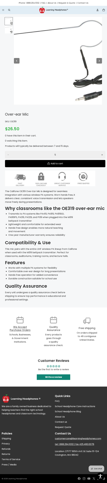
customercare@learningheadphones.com (78, 438)
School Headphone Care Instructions (75, 406)
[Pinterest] (103, 478)
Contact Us (82, 3)
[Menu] (3, 10)
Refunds (6, 449)
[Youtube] (89, 478)
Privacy (6, 443)
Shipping (6, 438)
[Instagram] (84, 478)
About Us (52, 3)
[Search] (9, 10)
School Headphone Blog (68, 411)
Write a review (53, 377)
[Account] (97, 10)
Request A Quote (67, 3)
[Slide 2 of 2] (8, 29)
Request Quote (63, 427)
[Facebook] (79, 478)
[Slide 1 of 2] (8, 21)
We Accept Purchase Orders (20, 328)
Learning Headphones (17, 478)
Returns (6, 454)
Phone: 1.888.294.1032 (29, 3)
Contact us (61, 421)
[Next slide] (99, 61)
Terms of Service (11, 459)
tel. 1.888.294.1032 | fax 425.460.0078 (74, 444)
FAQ (43, 3)
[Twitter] (94, 478)
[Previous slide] (17, 61)
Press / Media (9, 464)
